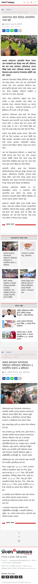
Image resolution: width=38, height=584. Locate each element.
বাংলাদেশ (8, 10)
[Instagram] (16, 577)
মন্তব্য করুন (10, 224)
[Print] (20, 30)
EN (28, 2)
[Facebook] (3, 577)
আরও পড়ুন (19, 305)
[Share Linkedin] (16, 30)
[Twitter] (7, 577)
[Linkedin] (12, 577)
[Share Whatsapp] (12, 30)
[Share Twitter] (8, 30)
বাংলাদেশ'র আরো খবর (19, 238)
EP (24, 2)
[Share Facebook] (4, 30)
